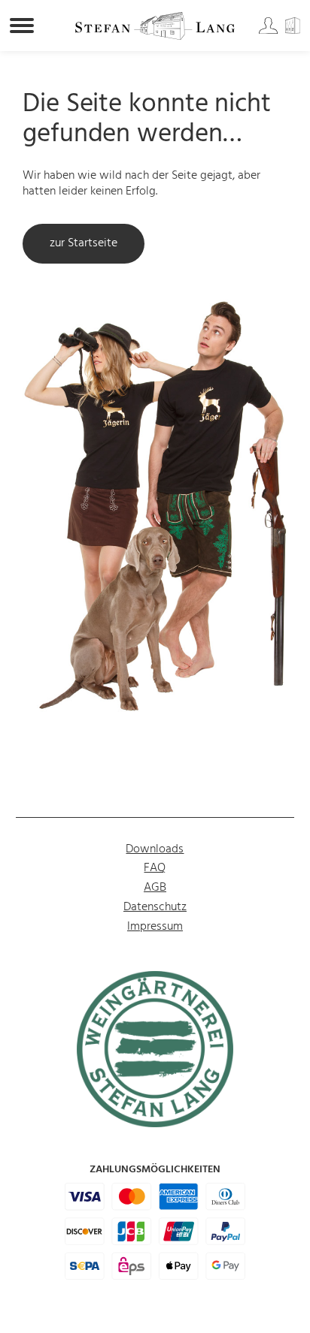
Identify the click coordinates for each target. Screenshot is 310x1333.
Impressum (155, 926)
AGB (155, 887)
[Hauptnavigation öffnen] (22, 25)
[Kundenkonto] (269, 31)
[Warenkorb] (295, 31)
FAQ (155, 868)
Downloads (155, 849)
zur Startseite (83, 243)
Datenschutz (155, 907)
